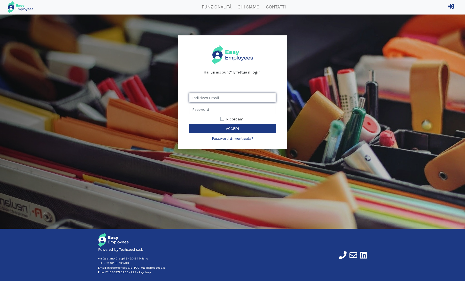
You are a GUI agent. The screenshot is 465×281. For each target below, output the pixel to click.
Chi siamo (249, 7)
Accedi (232, 128)
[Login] (451, 7)
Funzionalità (217, 7)
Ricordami (235, 119)
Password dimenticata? (232, 138)
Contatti (276, 7)
